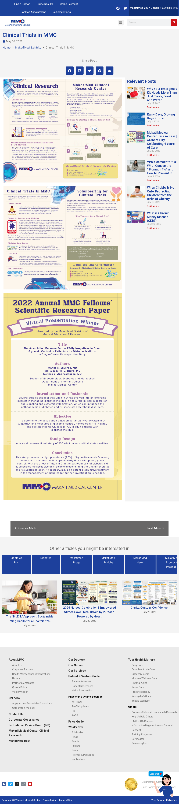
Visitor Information (82, 690)
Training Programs (142, 734)
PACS (75, 715)
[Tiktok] (23, 784)
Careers (14, 698)
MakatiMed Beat (19, 740)
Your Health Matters (141, 659)
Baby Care (137, 665)
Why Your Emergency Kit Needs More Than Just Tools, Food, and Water (162, 94)
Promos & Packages (83, 754)
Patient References (82, 686)
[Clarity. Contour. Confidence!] (149, 592)
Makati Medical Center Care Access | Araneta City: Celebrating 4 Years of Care (162, 140)
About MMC (16, 659)
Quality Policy (19, 687)
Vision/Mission (20, 691)
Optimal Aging (139, 683)
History (16, 678)
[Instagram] (17, 784)
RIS (74, 710)
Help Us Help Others (142, 716)
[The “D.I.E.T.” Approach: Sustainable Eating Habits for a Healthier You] (29, 597)
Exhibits (76, 746)
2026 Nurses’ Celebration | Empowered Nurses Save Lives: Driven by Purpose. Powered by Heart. (89, 612)
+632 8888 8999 (169, 7)
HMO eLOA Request (142, 721)
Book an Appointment (33, 12)
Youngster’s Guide (142, 696)
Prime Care (138, 687)
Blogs (75, 737)
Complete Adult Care (143, 669)
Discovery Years (140, 674)
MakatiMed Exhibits (28, 47)
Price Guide (76, 721)
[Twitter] (125, 8)
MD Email (77, 702)
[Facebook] (118, 8)
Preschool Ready (141, 691)
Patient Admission (82, 681)
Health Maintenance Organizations (31, 674)
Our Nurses (76, 665)
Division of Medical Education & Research (154, 712)
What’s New (75, 727)
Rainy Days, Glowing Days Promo (161, 116)
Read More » (153, 107)
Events (75, 741)
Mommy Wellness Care (144, 678)
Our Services (77, 670)
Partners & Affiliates (23, 683)
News (75, 750)
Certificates (138, 739)
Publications (78, 759)
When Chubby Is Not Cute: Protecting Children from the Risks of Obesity (161, 193)
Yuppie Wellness (141, 700)
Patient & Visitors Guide (84, 676)
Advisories (77, 732)
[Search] (174, 22)
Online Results (45, 4)
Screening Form (140, 743)
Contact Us (16, 714)
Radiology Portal (62, 12)
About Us (17, 665)
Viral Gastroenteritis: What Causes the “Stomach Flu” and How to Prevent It (162, 167)
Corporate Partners (23, 669)
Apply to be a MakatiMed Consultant (32, 703)
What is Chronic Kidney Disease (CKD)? (158, 216)
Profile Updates (80, 706)
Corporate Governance (24, 719)
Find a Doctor (22, 4)
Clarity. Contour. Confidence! (149, 607)
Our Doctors (76, 659)
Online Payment (69, 4)
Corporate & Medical (23, 707)
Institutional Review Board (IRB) (29, 725)
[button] (121, 22)
